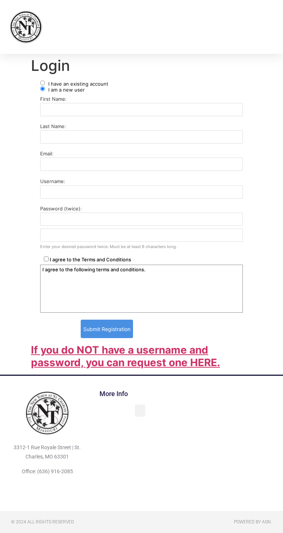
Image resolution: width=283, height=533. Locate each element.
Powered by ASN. (253, 522)
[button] (177, 27)
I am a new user (66, 89)
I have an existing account (77, 83)
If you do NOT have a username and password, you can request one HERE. (125, 356)
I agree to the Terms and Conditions (90, 259)
